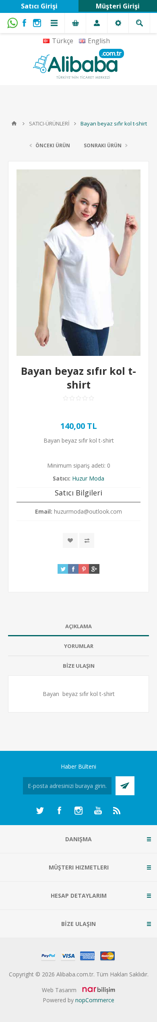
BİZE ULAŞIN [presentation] (79, 665)
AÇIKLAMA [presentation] (78, 626)
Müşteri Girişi (118, 6)
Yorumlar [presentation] (78, 646)
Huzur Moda (88, 478)
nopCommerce (94, 1000)
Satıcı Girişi (39, 6)
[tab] (78, 626)
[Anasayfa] (14, 123)
